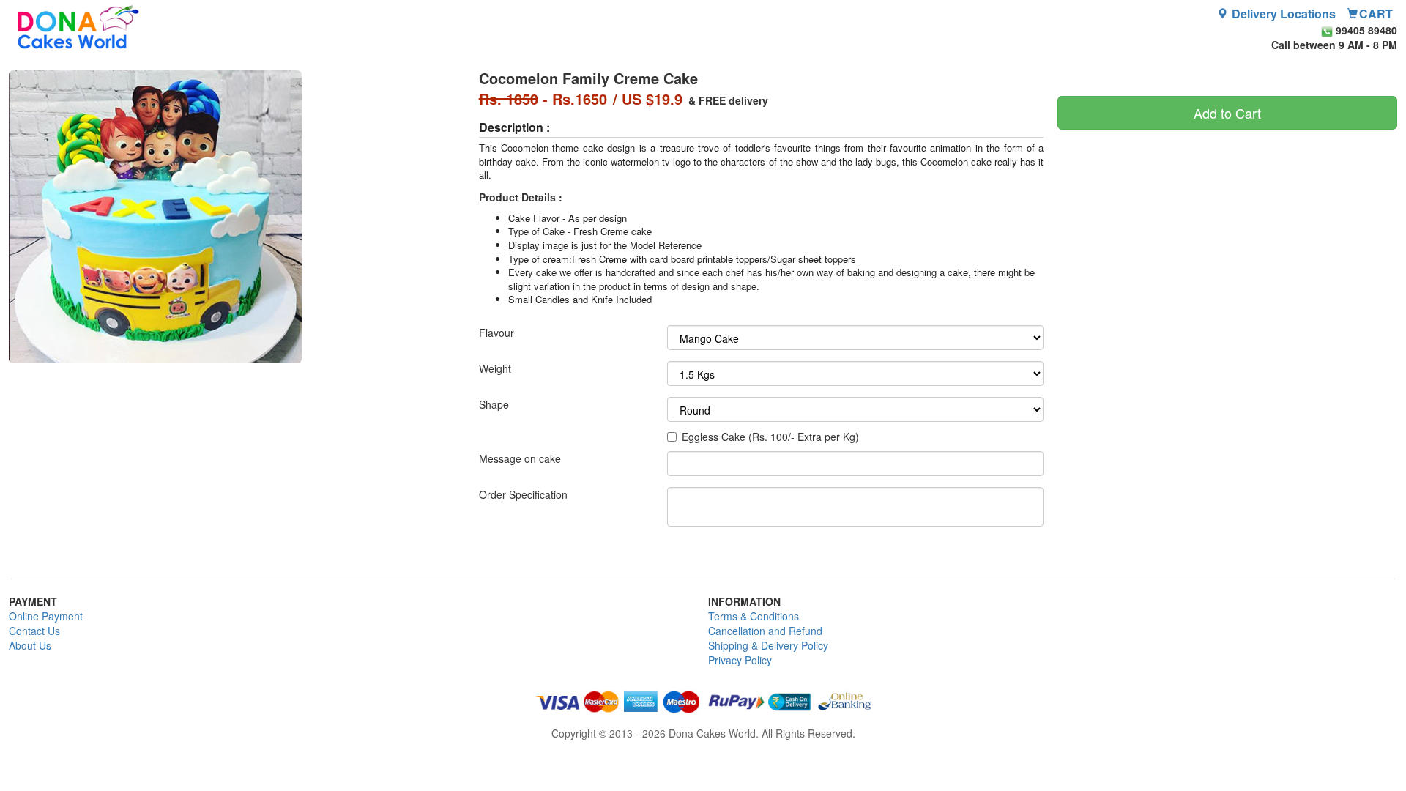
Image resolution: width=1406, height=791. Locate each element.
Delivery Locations (1282, 14)
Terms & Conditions (753, 616)
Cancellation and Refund (765, 630)
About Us (30, 645)
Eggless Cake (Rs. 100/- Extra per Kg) (770, 436)
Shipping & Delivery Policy (768, 645)
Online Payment (46, 616)
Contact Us (34, 630)
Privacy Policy (740, 660)
